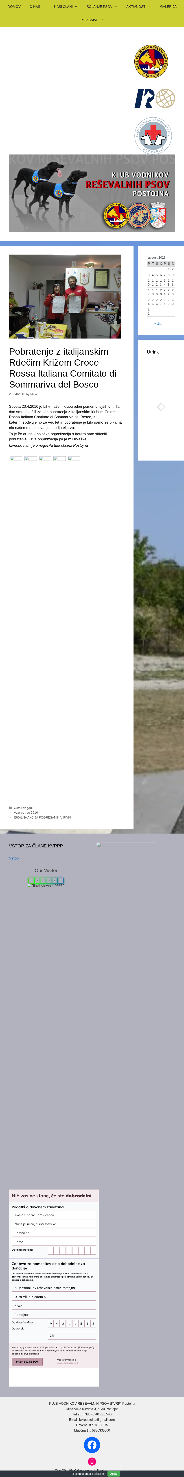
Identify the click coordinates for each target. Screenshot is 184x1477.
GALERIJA (168, 7)
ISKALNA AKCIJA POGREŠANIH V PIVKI (42, 817)
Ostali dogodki (24, 808)
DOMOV (14, 7)
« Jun (158, 324)
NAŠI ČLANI (63, 7)
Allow (113, 1473)
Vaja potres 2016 (26, 812)
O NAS (35, 7)
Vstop (14, 858)
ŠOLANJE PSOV (99, 7)
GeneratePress (117, 1470)
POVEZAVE (90, 20)
